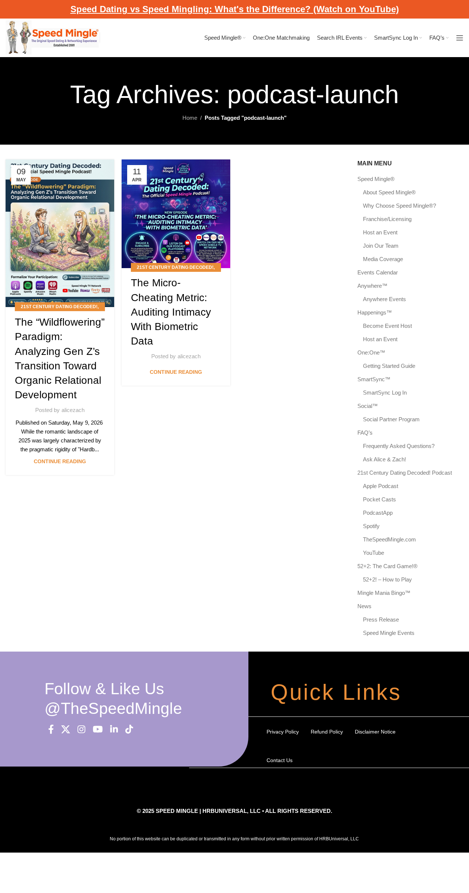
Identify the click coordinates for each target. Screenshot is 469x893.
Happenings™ (374, 312)
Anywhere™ (372, 286)
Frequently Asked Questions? (399, 446)
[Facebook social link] (50, 729)
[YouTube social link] (97, 729)
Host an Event (380, 232)
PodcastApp (378, 513)
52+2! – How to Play (387, 579)
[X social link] (65, 729)
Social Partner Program (391, 419)
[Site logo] (53, 37)
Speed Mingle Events (388, 633)
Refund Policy (327, 732)
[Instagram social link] (81, 729)
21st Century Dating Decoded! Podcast (404, 472)
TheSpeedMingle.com (389, 539)
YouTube (373, 553)
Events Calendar (377, 272)
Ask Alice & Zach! (384, 459)
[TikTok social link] (129, 729)
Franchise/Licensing (387, 219)
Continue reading (60, 461)
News (364, 606)
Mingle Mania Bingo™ (383, 593)
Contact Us (280, 760)
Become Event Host (387, 326)
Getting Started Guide (389, 366)
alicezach (73, 410)
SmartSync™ (373, 379)
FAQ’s (365, 432)
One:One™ (371, 352)
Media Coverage (383, 259)
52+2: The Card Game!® (387, 566)
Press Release (381, 619)
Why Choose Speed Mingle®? (399, 205)
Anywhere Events (384, 299)
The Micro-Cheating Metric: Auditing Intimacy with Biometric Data (171, 312)
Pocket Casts (379, 499)
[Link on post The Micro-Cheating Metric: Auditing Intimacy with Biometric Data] (176, 213)
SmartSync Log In (385, 392)
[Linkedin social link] (114, 729)
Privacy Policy (283, 732)
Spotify (371, 526)
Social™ (367, 406)
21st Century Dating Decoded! (59, 306)
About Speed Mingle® (389, 192)
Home (189, 118)
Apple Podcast (380, 486)
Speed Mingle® (375, 179)
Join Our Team (381, 246)
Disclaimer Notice (375, 732)
